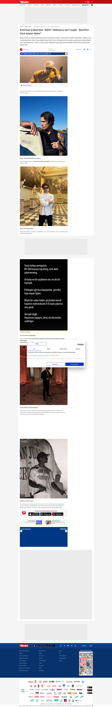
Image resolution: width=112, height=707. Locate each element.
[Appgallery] (52, 646)
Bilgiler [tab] (48, 348)
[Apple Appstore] (36, 646)
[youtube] (68, 646)
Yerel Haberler (42, 660)
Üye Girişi (84, 645)
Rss (60, 653)
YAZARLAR (67, 5)
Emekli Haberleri (23, 663)
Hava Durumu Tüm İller (24, 668)
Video (40, 663)
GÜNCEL (30, 5)
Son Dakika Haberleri (24, 650)
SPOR (42, 5)
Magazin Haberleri (28, 26)
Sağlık (40, 653)
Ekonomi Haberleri (23, 655)
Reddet (37, 343)
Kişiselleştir (55, 364)
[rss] (75, 646)
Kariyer (60, 660)
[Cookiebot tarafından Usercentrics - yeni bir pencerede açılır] (78, 345)
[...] (91, 49)
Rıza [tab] (34, 348)
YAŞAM (60, 5)
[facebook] (61, 646)
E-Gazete (41, 670)
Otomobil (41, 665)
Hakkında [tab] (78, 348)
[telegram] (84, 49)
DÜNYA (55, 5)
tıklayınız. (88, 705)
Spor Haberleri (22, 660)
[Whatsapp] (87, 49)
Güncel (21, 653)
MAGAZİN (48, 5)
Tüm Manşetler (63, 528)
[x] (64, 646)
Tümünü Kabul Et (74, 364)
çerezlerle (75, 705)
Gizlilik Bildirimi (62, 655)
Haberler (21, 26)
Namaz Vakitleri (23, 665)
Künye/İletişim (62, 658)
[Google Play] (44, 646)
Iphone (60, 650)
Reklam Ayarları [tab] (63, 348)
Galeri (40, 668)
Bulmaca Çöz (42, 650)
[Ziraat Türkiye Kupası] (92, 5)
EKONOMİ (36, 5)
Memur (40, 658)
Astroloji (41, 655)
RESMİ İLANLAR (76, 5)
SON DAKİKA (22, 5)
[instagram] (72, 646)
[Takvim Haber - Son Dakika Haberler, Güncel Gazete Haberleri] (24, 2)
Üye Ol (90, 645)
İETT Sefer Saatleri (23, 670)
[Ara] (92, 2)
